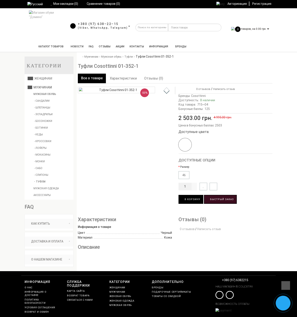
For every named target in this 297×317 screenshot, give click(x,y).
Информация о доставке (35, 293)
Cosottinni (198, 96)
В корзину (192, 199)
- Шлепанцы (42, 107)
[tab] (49, 224)
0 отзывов (202, 89)
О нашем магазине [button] (46, 259)
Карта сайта (76, 291)
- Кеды (38, 134)
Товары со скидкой (166, 296)
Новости (77, 46)
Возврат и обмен (37, 311)
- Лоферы (40, 147)
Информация (158, 46)
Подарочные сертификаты (171, 291)
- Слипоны (41, 174)
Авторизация (237, 3)
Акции (120, 46)
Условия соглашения (40, 307)
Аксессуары (42, 195)
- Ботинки (41, 127)
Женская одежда (121, 300)
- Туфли (39, 181)
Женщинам (42, 78)
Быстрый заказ (221, 199)
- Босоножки (43, 121)
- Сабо (38, 168)
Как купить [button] (40, 223)
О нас (28, 287)
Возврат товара (78, 295)
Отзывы (104, 46)
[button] (166, 92)
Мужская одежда (46, 188)
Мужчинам (42, 87)
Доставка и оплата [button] (46, 241)
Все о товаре (92, 78)
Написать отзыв (224, 89)
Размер (184, 166)
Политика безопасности (35, 301)
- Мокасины (42, 154)
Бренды (180, 46)
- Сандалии (42, 100)
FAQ (91, 46)
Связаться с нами (80, 300)
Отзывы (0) (153, 78)
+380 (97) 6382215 (235, 280)
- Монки (39, 161)
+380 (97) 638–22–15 (98, 24)
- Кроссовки (42, 141)
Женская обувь (120, 296)
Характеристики (123, 78)
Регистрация (261, 3)
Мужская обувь (44, 94)
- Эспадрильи (43, 114)
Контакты (137, 46)
